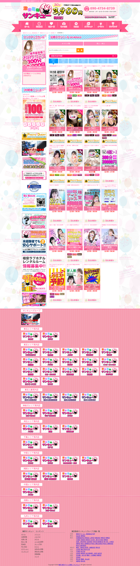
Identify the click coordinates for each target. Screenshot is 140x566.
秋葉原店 (97, 538)
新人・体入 (101, 43)
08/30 (83, 61)
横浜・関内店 (80, 547)
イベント (37, 534)
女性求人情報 (39, 549)
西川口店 (87, 549)
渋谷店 (95, 541)
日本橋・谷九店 (81, 555)
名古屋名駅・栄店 (91, 553)
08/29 (73, 61)
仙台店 (78, 536)
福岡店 (78, 561)
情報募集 (37, 554)
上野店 (92, 538)
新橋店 (106, 540)
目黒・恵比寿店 (81, 541)
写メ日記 (24, 546)
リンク (37, 556)
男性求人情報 (39, 551)
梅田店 (99, 555)
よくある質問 (39, 542)
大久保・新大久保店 (96, 540)
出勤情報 (24, 537)
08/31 (93, 61)
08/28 (63, 61)
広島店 (78, 557)
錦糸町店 (100, 541)
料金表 (23, 544)
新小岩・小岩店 (109, 541)
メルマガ (37, 537)
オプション (24, 549)
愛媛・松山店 (85, 559)
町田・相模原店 (90, 547)
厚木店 (98, 547)
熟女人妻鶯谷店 (86, 543)
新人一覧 (24, 542)
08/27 (53, 61)
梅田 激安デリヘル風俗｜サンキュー (69, 564)
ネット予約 (38, 544)
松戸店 (83, 551)
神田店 (103, 538)
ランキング (24, 551)
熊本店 (83, 561)
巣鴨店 (107, 538)
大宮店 (78, 549)
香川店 (78, 559)
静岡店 (83, 553)
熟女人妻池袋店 (81, 545)
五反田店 (89, 541)
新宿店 (88, 540)
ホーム (23, 534)
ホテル (37, 539)
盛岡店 (83, 536)
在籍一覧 (24, 539)
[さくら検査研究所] (34, 186)
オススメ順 (66, 43)
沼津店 (78, 553)
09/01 (103, 61)
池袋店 (83, 540)
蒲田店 (78, 543)
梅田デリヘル (44, 32)
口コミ (37, 546)
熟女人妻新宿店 (108, 543)
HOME (53, 32)
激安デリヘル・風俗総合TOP (85, 534)
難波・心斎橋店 (92, 555)
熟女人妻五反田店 (97, 543)
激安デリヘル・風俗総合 (30, 32)
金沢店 (99, 553)
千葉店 (78, 551)
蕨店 (82, 549)
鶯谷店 (87, 538)
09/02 (113, 61)
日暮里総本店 (80, 538)
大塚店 (78, 540)
